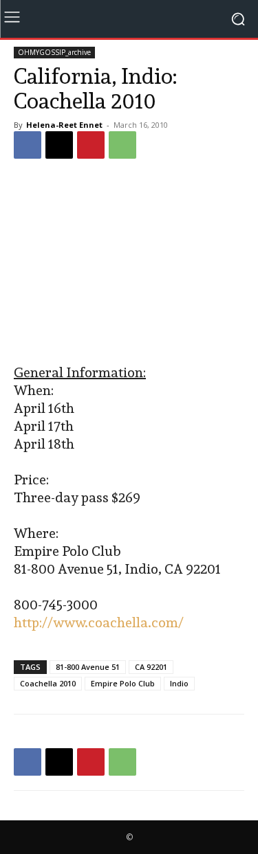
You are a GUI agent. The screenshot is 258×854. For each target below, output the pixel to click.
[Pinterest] (91, 145)
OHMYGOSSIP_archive (54, 52)
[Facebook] (27, 145)
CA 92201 (151, 667)
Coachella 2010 (48, 683)
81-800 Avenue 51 (88, 667)
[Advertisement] (129, 263)
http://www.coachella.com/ (99, 622)
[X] (59, 145)
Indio (179, 683)
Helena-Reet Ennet (64, 125)
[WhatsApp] (122, 145)
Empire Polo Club (123, 683)
